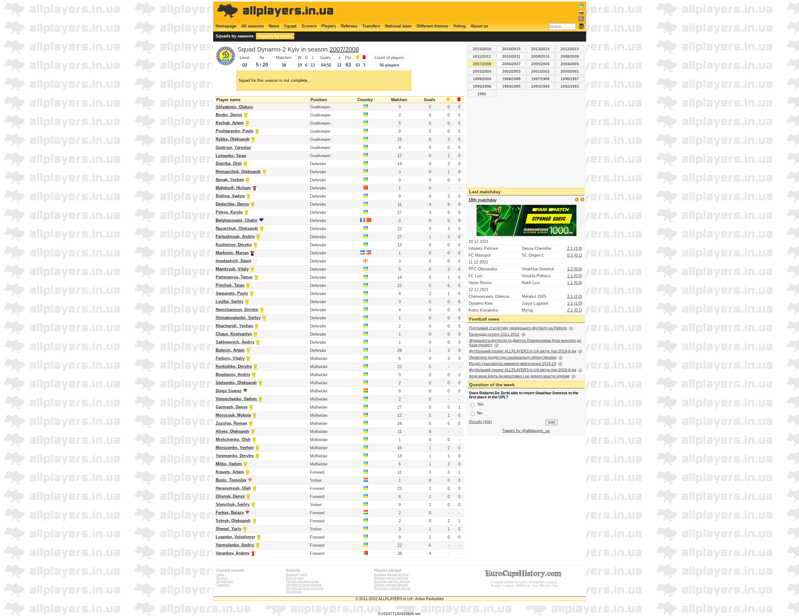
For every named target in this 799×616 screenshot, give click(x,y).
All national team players (303, 584)
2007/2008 (344, 49)
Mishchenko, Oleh (233, 439)
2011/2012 (482, 56)
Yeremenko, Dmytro (235, 455)
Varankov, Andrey (232, 553)
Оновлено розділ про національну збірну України (512, 357)
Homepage (226, 26)
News (274, 26)
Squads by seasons (234, 36)
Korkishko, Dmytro (234, 366)
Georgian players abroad (392, 581)
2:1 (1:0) (574, 248)
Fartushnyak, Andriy (235, 236)
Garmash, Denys (232, 407)
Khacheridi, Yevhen (234, 325)
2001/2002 (540, 71)
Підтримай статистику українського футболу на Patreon (518, 328)
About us (479, 26)
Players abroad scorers (302, 581)
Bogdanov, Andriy (233, 374)
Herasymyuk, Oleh (233, 488)
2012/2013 (570, 49)
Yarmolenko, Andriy (235, 545)
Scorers (308, 26)
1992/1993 (570, 86)
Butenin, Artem (230, 350)
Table (220, 574)
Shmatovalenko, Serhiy (238, 317)
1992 (482, 94)
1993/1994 (540, 86)
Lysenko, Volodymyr (235, 537)
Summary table (296, 574)
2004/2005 (570, 64)
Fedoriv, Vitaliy (230, 358)
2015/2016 (482, 49)
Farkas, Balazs (230, 512)
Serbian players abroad (391, 584)
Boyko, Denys (229, 114)
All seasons (252, 26)
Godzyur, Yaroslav (233, 147)
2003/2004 (482, 71)
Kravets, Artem (230, 472)
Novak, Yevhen (230, 179)
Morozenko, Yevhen (235, 447)
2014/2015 (511, 49)
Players (328, 26)
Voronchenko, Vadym (237, 399)
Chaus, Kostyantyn (234, 334)
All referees (294, 591)
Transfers (371, 26)
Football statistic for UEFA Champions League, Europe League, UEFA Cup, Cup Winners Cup (524, 583)
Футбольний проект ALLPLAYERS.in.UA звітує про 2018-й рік (522, 370)
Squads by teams (275, 36)
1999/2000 (482, 79)
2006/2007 (511, 64)
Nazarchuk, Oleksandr (237, 228)
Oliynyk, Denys (230, 496)
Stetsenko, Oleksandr (236, 382)
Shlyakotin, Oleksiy (234, 107)
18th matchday (482, 200)
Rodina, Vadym (230, 196)
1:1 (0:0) (574, 276)
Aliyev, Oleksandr (232, 431)
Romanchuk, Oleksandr (238, 171)
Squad (290, 26)
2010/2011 (511, 56)
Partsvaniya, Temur (234, 277)
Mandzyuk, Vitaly (232, 269)
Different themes (432, 26)
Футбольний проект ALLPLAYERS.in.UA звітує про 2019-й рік (522, 351)
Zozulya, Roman (231, 423)
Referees (349, 26)
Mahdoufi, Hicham (233, 187)
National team (398, 26)
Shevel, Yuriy (228, 528)
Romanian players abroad (392, 588)
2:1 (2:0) (574, 296)
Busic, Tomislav (231, 480)
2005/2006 (540, 64)
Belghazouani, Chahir (236, 220)
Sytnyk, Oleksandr (233, 520)
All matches (224, 581)
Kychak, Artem (230, 123)
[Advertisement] (470, 11)
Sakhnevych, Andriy (235, 342)
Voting (459, 26)
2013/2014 (540, 49)
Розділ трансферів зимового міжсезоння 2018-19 (512, 364)
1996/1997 (570, 79)
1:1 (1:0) (574, 303)
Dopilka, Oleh (229, 163)
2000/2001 (570, 71)
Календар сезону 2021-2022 (494, 334)
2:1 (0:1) (574, 310)
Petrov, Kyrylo (229, 212)
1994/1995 (511, 86)
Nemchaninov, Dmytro (237, 309)
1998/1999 (511, 79)
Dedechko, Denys (232, 204)
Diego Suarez (229, 390)
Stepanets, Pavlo (232, 293)
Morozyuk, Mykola (233, 415)
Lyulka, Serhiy (229, 301)
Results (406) (480, 422)
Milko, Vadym (229, 463)
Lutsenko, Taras (231, 155)
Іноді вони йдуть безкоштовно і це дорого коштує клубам (519, 376)
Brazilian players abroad (391, 574)
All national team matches (304, 588)
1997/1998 (540, 79)
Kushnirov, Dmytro (234, 244)
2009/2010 (540, 56)
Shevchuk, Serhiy (233, 504)
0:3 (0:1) (574, 255)
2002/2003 (511, 71)
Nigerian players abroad (391, 577)
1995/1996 (482, 86)
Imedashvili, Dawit (233, 261)
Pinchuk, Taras (230, 285)
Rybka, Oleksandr (233, 139)
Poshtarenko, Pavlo (234, 131)
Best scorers (295, 577)
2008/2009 (570, 56)
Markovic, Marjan (232, 252)
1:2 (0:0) (574, 269)
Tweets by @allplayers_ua (526, 430)
